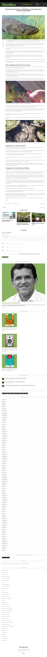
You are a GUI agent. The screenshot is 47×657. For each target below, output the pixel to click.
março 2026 (4, 408)
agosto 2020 (4, 527)
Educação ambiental (4, 393)
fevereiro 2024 (4, 452)
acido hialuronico (8, 616)
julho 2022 (3, 486)
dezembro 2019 (4, 541)
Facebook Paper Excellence (5, 594)
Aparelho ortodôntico (4, 640)
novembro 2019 (4, 543)
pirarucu (18, 203)
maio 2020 (3, 532)
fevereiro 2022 (4, 495)
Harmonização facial (4, 602)
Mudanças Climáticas (17, 393)
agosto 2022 (4, 484)
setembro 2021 (4, 504)
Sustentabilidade (26, 393)
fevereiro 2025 (4, 431)
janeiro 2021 (4, 518)
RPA (7, 628)
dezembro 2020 (4, 520)
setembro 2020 (4, 525)
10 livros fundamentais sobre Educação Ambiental (7, 220)
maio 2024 (3, 447)
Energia (9, 393)
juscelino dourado (10, 203)
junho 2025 (3, 424)
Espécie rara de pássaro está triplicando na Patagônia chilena (23, 224)
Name (3, 243)
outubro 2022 (4, 481)
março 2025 (4, 429)
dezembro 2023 (4, 456)
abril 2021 (3, 513)
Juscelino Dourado (7, 596)
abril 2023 (3, 470)
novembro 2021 (4, 500)
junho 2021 (3, 509)
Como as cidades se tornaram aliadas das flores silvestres (15, 381)
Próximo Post (42, 207)
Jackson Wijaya (5, 632)
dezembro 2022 (4, 477)
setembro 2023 (4, 461)
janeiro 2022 (4, 497)
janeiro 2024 (4, 454)
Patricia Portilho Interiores (5, 572)
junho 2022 (3, 488)
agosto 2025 (4, 420)
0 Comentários (11, 379)
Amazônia (10, 40)
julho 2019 (3, 550)
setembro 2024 (4, 440)
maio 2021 (3, 511)
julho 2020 (3, 529)
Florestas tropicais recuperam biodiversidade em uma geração (15, 378)
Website (3, 250)
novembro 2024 (4, 436)
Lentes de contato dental (5, 592)
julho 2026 (3, 401)
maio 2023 (3, 468)
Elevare (3, 590)
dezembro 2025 (4, 413)
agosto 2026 (4, 399)
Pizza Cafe (3, 582)
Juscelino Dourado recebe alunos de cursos (38, 224)
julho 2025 (3, 422)
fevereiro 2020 (4, 538)
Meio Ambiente (23, 12)
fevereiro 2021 (4, 516)
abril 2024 (3, 449)
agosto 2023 (4, 463)
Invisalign (3, 600)
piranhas (14, 203)
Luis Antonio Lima (6, 570)
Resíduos (22, 393)
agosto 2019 (4, 548)
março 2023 (4, 472)
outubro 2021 (4, 502)
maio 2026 (3, 404)
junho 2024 (3, 445)
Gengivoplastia (4, 634)
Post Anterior (4, 207)
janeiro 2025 (4, 433)
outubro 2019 (4, 545)
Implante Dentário (4, 636)
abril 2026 (3, 406)
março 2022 (4, 493)
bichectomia (7, 614)
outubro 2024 (4, 438)
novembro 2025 (4, 415)
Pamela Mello (6, 618)
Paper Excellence (7, 578)
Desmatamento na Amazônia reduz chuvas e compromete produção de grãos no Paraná (20, 385)
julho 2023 (3, 465)
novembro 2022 (4, 479)
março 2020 (4, 536)
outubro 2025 (4, 417)
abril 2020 (3, 534)
